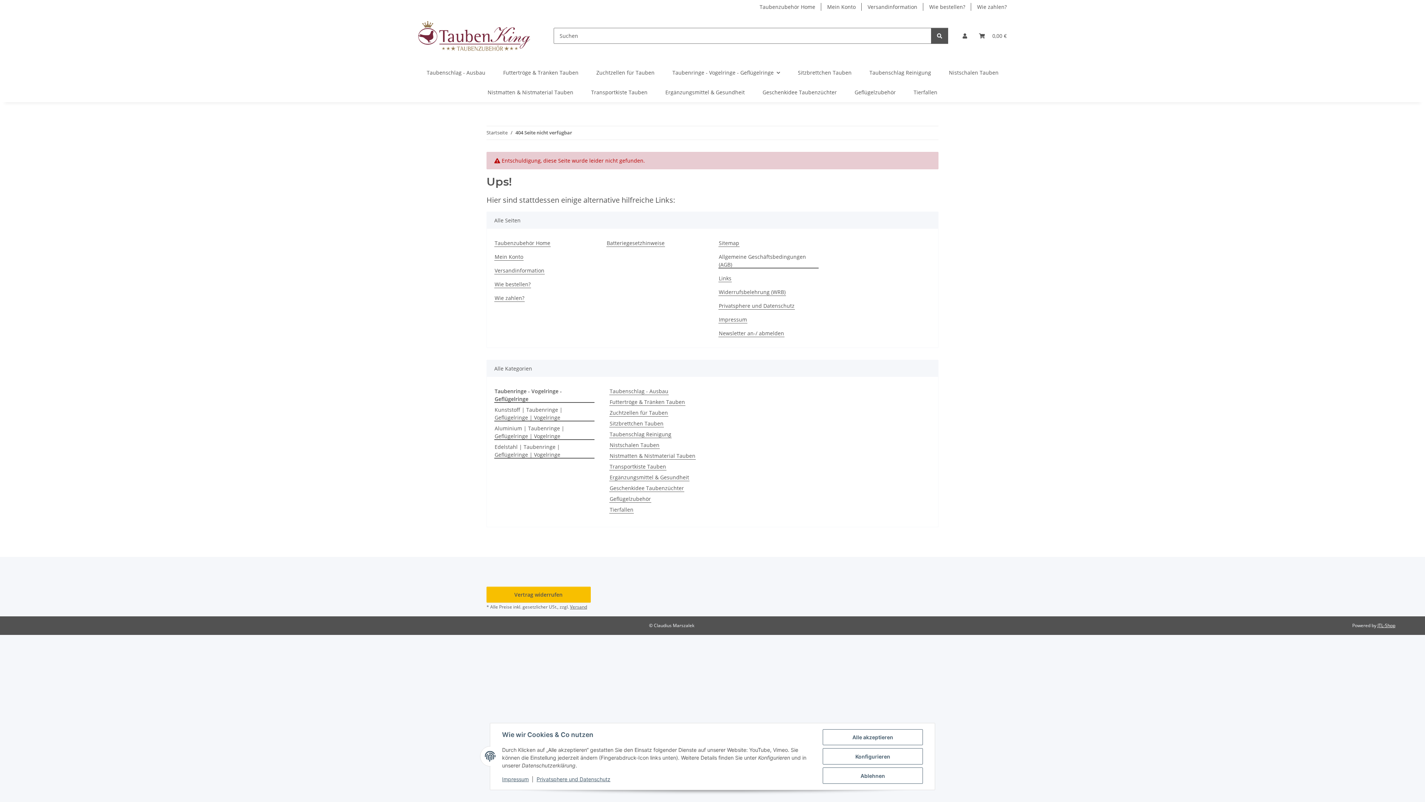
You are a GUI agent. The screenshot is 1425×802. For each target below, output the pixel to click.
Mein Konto (841, 6)
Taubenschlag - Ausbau (639, 391)
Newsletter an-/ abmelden (751, 333)
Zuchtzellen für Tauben (639, 412)
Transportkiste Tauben (638, 466)
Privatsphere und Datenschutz (573, 779)
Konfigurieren (872, 756)
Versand (578, 607)
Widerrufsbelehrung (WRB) (752, 292)
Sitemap (729, 243)
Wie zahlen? (992, 6)
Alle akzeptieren (872, 737)
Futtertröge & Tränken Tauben (647, 401)
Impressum (515, 779)
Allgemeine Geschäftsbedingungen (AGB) (762, 260)
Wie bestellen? (947, 6)
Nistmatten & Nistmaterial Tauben (652, 455)
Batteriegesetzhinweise (636, 243)
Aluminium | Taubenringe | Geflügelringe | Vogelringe (529, 432)
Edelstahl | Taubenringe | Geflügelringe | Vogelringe (527, 450)
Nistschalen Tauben (634, 445)
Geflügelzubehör (630, 498)
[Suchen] (939, 36)
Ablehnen (873, 776)
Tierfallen (621, 509)
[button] (965, 36)
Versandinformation (892, 6)
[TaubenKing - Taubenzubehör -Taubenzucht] (474, 36)
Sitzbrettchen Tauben (637, 423)
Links (725, 278)
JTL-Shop (1386, 625)
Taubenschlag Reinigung (640, 434)
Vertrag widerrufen (538, 594)
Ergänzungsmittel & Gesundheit (649, 477)
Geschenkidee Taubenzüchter (647, 488)
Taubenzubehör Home (787, 6)
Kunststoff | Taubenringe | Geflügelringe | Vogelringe (529, 413)
